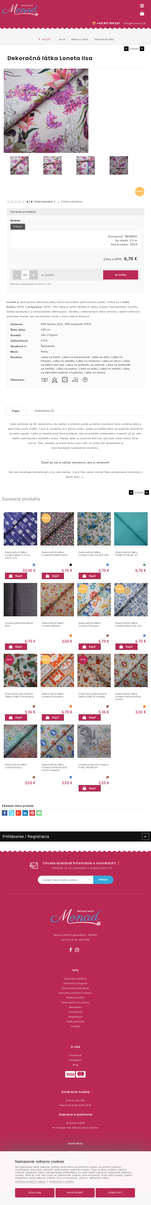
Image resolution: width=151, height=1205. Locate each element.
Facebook (75, 1055)
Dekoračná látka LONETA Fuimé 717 (126, 554)
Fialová (18, 226)
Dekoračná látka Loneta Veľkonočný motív (128, 696)
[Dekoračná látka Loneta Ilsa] (46, 153)
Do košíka (121, 275)
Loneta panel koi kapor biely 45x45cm (94, 766)
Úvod (62, 39)
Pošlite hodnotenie (71, 201)
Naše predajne (75, 1021)
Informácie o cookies (61, 1181)
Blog (75, 1064)
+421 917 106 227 (108, 23)
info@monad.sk (135, 23)
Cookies (75, 1026)
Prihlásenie (75, 1012)
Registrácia (75, 1016)
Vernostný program (75, 983)
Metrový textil (79, 39)
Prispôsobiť (75, 1192)
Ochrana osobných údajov (75, 992)
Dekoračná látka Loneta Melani (53, 625)
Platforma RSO (75, 997)
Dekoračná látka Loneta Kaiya (16, 766)
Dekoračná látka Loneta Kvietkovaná (55, 554)
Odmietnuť (115, 1192)
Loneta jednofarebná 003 (19, 625)
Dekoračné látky (104, 39)
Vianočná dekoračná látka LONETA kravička (19, 695)
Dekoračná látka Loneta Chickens (53, 695)
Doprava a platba (75, 978)
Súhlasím (35, 1192)
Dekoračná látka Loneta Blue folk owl (128, 625)
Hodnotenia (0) (44, 410)
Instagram (75, 1060)
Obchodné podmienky (75, 988)
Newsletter (75, 1007)
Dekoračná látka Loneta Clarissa (90, 625)
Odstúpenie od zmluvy (75, 1002)
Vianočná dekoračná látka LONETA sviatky (93, 695)
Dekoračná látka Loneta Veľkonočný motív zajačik (54, 767)
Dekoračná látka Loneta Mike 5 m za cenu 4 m (17, 555)
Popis (16, 410)
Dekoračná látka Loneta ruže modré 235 (94, 554)
